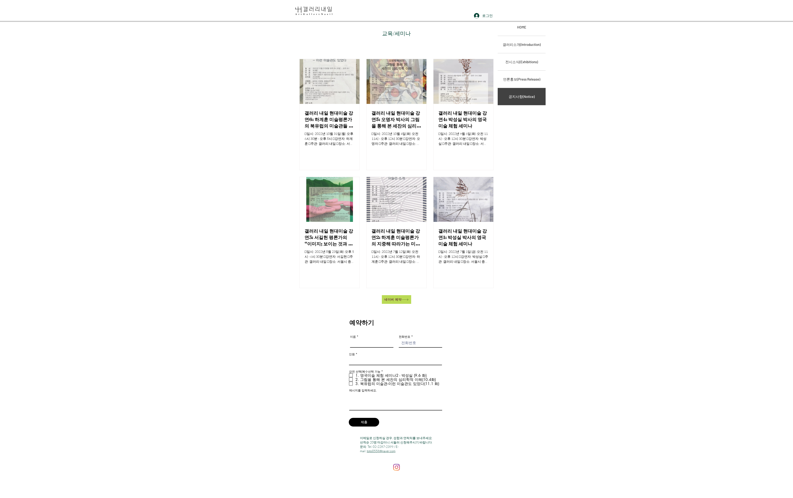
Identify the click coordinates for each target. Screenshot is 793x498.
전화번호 (404, 336)
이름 (353, 336)
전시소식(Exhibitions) (521, 62)
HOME (521, 27)
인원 (352, 354)
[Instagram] (396, 467)
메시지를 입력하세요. (363, 390)
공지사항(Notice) (522, 96)
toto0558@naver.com (381, 451)
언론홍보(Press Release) (521, 79)
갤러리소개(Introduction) (522, 44)
